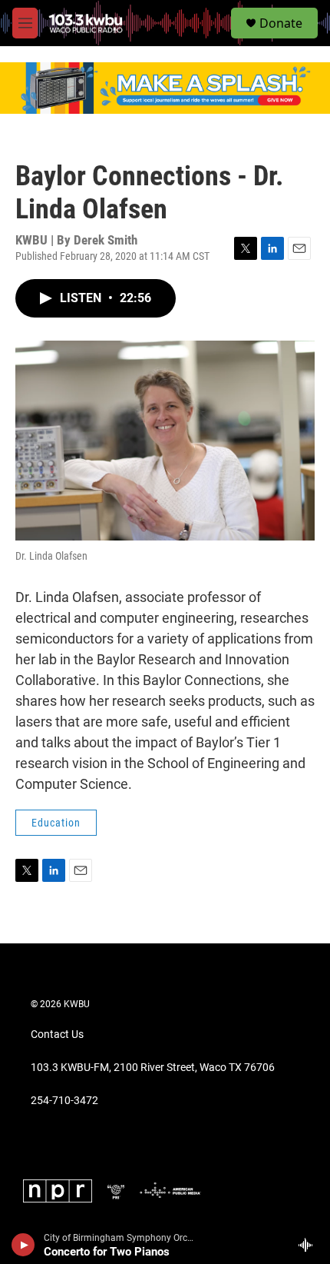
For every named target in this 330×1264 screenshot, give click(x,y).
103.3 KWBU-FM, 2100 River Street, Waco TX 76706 (153, 1067)
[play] (23, 1244)
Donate (280, 23)
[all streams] (309, 1245)
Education (56, 823)
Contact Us (57, 1034)
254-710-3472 (64, 1100)
